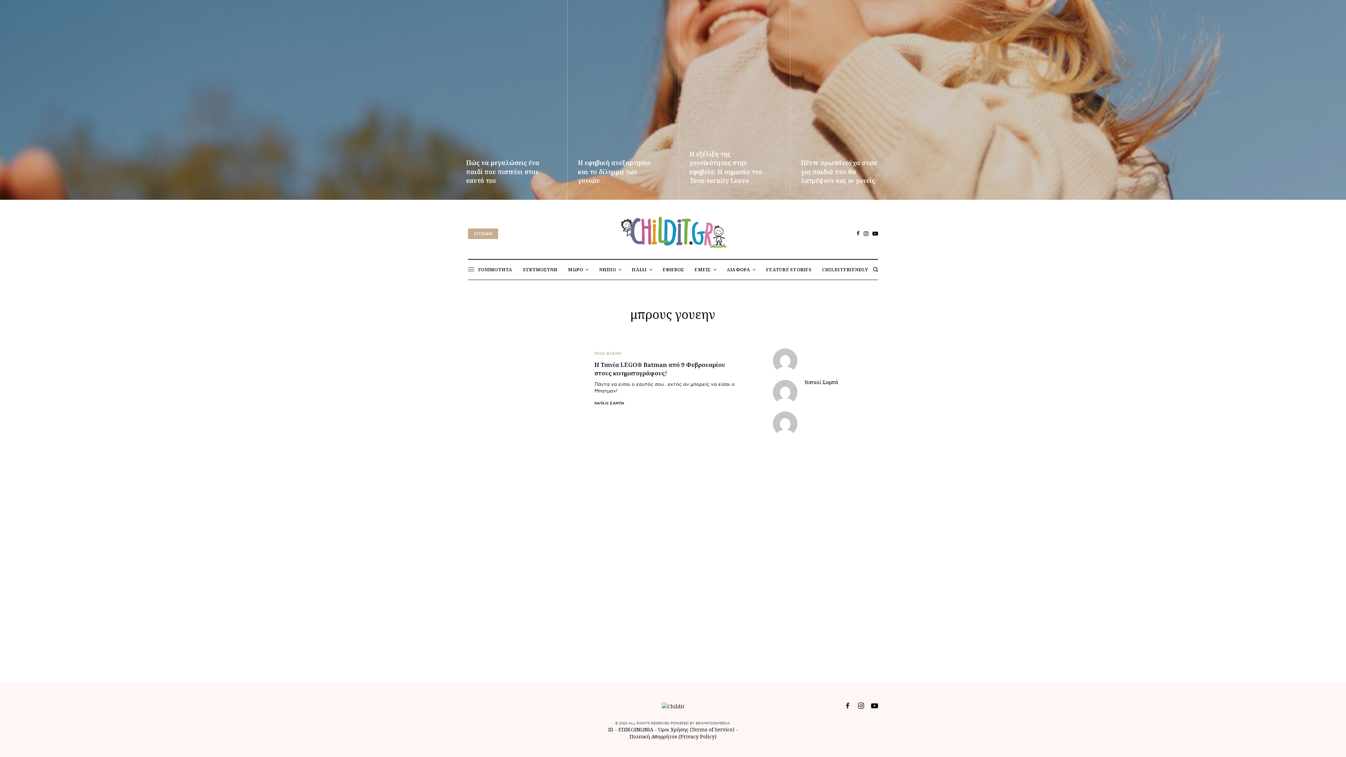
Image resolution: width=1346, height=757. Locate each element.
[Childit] (673, 230)
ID (610, 729)
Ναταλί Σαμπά (609, 403)
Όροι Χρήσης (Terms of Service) (696, 729)
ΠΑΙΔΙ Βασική (608, 354)
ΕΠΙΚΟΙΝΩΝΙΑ (636, 729)
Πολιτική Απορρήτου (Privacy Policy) (673, 736)
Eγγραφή (483, 233)
